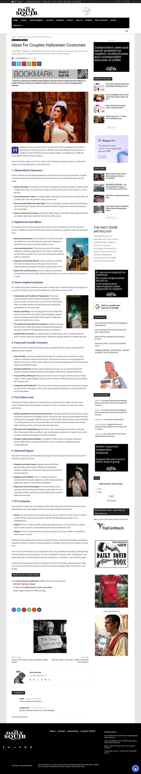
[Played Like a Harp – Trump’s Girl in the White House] (99, 119)
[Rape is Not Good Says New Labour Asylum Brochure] (99, 108)
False (100, 492)
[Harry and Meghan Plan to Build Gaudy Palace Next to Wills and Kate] (99, 98)
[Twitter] (128, 1)
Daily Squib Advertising (111, 611)
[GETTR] (122, 1)
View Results (111, 501)
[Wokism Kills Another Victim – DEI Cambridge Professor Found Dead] (99, 177)
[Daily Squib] (13, 58)
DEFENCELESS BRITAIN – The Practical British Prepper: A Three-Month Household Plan (116, 187)
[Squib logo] (29, 11)
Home (14, 37)
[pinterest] (42, 679)
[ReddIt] (34, 64)
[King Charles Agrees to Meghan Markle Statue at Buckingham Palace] (99, 209)
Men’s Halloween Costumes (47, 563)
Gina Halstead (21, 58)
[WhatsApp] (29, 64)
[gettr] (38, 679)
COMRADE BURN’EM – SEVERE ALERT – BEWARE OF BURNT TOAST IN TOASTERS (112, 351)
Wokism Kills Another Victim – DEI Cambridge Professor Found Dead (116, 176)
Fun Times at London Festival (113, 419)
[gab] (34, 679)
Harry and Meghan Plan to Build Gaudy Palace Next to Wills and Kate (117, 97)
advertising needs (59, 581)
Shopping (24, 40)
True (99, 489)
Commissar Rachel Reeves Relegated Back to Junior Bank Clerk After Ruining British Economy (111, 403)
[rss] (45, 679)
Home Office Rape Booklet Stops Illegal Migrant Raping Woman (111, 324)
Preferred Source (58, 83)
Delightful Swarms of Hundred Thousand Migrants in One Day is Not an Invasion (111, 426)
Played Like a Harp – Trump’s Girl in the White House (110, 345)
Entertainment (21, 37)
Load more (110, 128)
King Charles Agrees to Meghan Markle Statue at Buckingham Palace (117, 208)
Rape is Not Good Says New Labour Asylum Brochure (110, 338)
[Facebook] (116, 1)
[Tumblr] (39, 64)
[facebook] (30, 679)
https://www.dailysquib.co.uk (37, 675)
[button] (126, 30)
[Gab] (119, 1)
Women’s (31, 563)
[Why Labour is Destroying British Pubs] (99, 198)
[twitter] (49, 679)
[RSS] (25, 747)
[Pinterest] (125, 1)
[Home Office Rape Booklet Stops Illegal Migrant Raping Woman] (99, 87)
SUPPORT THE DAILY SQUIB (24, 584)
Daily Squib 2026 (26, 765)
